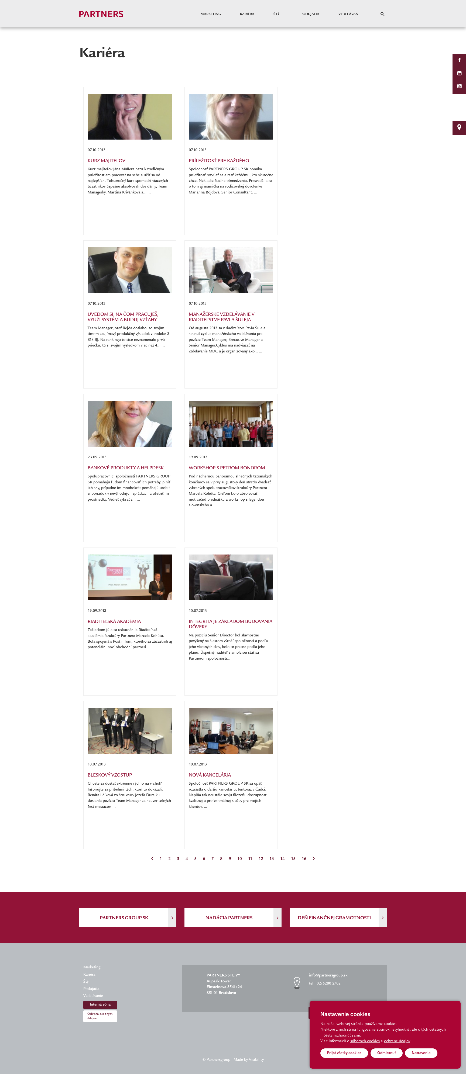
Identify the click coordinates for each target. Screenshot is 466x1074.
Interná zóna (100, 1005)
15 (293, 859)
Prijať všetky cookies (344, 1053)
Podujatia (309, 14)
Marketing (211, 14)
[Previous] (152, 859)
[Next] (313, 859)
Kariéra (247, 14)
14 (282, 859)
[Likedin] (459, 74)
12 (261, 859)
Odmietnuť (386, 1053)
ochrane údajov (397, 1041)
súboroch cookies (365, 1041)
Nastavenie (421, 1053)
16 (304, 859)
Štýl (277, 14)
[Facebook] (459, 61)
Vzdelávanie (349, 14)
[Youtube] (459, 87)
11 (250, 859)
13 (271, 859)
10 (239, 859)
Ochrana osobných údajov (99, 1016)
